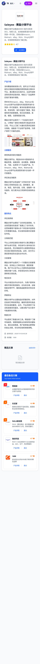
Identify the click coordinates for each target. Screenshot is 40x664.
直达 (25, 395)
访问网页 (22, 50)
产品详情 (16, 395)
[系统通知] (20, 3)
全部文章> (32, 348)
